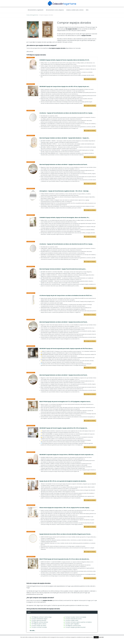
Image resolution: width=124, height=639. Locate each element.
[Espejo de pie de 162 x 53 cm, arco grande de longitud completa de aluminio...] (33, 485)
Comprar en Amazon (90, 79)
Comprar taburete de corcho (73, 619)
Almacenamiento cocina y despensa (55, 10)
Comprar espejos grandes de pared (75, 627)
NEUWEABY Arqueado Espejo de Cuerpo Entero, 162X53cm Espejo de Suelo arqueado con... (66, 454)
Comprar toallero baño (71, 620)
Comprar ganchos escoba (38, 620)
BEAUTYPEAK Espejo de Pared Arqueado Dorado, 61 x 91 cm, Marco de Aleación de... (64, 559)
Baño (87, 10)
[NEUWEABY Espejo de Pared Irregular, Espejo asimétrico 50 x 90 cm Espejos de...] (33, 432)
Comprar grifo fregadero (72, 624)
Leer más (101, 637)
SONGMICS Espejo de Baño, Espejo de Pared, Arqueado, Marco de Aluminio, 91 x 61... (64, 60)
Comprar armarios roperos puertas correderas (78, 622)
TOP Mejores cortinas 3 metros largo (41, 617)
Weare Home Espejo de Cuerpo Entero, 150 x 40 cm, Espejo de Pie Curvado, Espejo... (64, 507)
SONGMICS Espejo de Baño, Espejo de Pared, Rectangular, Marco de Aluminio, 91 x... (64, 217)
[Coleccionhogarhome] (62, 3)
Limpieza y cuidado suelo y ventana (74, 10)
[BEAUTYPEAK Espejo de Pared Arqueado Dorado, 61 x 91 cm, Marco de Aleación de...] (33, 563)
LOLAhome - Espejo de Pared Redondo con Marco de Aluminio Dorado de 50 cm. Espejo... (66, 244)
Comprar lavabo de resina (38, 625)
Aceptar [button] (96, 637)
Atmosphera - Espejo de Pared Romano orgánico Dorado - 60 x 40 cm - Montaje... (64, 191)
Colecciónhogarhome (32, 15)
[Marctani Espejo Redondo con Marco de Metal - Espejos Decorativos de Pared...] (33, 169)
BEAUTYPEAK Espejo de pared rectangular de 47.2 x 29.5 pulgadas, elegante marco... (65, 401)
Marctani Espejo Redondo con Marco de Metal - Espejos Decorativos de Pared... (63, 164)
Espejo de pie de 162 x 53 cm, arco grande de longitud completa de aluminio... (63, 481)
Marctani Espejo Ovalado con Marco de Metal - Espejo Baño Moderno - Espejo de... (64, 138)
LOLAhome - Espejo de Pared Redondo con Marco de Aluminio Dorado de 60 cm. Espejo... (66, 113)
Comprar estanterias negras (39, 619)
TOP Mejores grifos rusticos (38, 624)
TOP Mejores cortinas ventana (39, 622)
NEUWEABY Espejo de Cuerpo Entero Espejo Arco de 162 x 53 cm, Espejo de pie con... (64, 86)
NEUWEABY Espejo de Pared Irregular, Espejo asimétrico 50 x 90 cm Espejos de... (63, 428)
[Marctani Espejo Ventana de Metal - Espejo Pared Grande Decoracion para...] (33, 273)
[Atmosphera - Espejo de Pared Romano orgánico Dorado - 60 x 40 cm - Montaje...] (33, 195)
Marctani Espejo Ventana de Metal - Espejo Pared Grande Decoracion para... (62, 269)
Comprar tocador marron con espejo (75, 617)
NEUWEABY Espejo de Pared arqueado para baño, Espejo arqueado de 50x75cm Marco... (66, 348)
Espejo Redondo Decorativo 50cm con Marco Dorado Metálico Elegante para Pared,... (65, 534)
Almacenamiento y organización (35, 10)
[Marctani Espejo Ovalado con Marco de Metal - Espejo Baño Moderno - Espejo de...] (33, 142)
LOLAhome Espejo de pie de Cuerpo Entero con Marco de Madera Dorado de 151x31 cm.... (66, 295)
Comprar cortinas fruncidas (39, 627)
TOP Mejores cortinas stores (73, 625)
